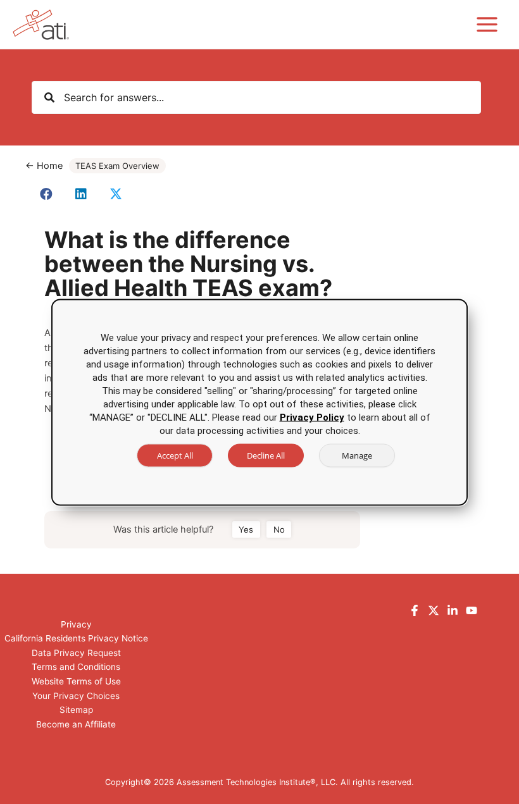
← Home (44, 165)
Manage (357, 455)
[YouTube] (471, 610)
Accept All (175, 455)
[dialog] (259, 402)
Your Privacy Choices (76, 696)
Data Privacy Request (76, 653)
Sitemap (76, 710)
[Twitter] (433, 610)
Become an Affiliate (76, 724)
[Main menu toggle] (487, 24)
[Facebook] (414, 610)
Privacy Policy (312, 417)
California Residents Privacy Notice (76, 638)
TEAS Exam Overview (117, 166)
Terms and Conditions (76, 667)
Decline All (266, 455)
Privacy (76, 624)
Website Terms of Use (76, 681)
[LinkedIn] (452, 610)
